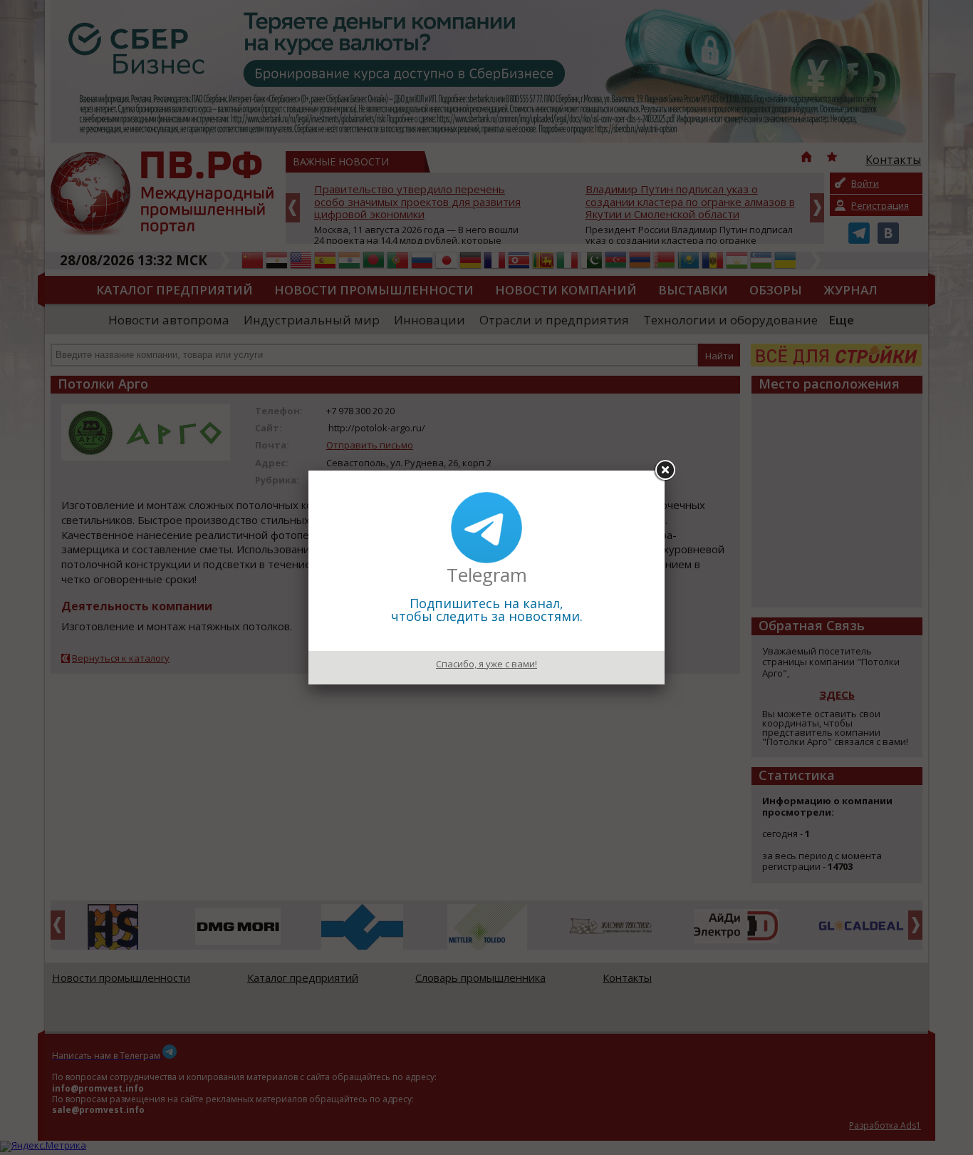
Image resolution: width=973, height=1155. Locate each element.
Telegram (487, 574)
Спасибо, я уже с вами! (486, 663)
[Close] (664, 470)
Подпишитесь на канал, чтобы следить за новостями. (487, 610)
